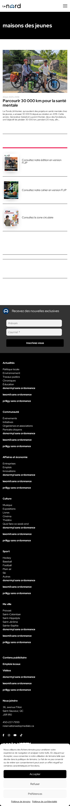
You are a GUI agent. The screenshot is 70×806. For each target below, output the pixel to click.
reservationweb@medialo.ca (18, 725)
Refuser (35, 784)
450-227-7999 (11, 722)
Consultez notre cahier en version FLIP (44, 190)
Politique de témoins (20, 801)
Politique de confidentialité (44, 801)
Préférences (35, 794)
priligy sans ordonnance (17, 401)
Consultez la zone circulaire (37, 217)
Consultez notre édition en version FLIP (41, 161)
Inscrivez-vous (35, 343)
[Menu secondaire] (65, 5)
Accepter (35, 774)
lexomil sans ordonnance (17, 394)
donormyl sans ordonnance (19, 388)
